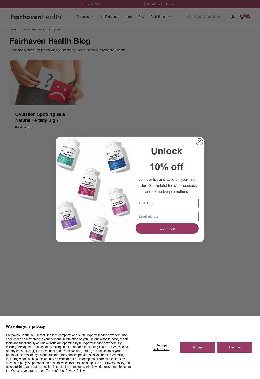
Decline (234, 347)
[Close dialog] (199, 141)
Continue (167, 228)
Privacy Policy (75, 370)
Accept (198, 347)
